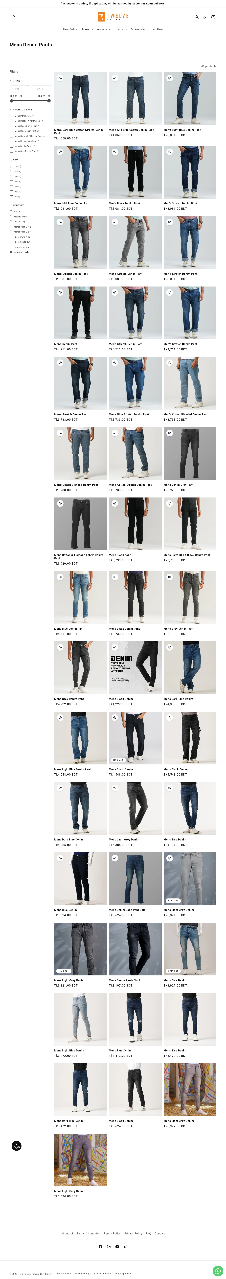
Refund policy (63, 1274)
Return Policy (112, 1233)
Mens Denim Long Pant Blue (127, 910)
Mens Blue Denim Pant (69, 628)
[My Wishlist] (204, 17)
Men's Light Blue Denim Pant (182, 130)
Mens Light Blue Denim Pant (72, 769)
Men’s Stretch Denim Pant (180, 203)
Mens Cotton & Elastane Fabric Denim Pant (78, 557)
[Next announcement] (215, 3)
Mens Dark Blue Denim (178, 699)
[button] (14, 17)
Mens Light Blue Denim (69, 1050)
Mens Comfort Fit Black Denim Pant (187, 555)
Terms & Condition (88, 1233)
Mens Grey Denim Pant (178, 628)
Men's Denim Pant (65, 344)
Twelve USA (24, 1274)
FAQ (148, 1233)
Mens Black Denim (121, 699)
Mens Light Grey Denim (124, 839)
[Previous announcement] (10, 3)
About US (67, 1233)
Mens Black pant (120, 555)
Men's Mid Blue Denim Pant (72, 203)
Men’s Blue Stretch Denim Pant (129, 414)
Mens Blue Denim (175, 839)
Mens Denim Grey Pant (178, 484)
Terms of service (102, 1274)
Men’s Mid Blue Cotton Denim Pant (131, 130)
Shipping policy (123, 1274)
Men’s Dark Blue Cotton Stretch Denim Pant (79, 132)
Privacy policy (82, 1274)
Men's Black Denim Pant (124, 203)
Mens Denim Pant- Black (125, 980)
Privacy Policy (133, 1233)
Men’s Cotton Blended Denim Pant (185, 414)
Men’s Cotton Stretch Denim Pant (130, 484)
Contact (160, 1233)
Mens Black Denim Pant (124, 628)
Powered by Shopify (42, 1274)
